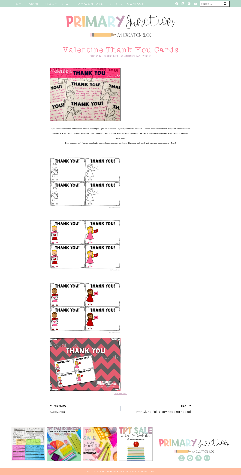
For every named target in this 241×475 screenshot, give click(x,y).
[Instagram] (183, 4)
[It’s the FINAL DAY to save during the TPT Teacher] (100, 444)
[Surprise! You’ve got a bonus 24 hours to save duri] (64, 444)
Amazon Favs (90, 3)
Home (19, 3)
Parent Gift (111, 55)
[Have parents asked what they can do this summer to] (28, 444)
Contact (135, 3)
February (95, 55)
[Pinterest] (189, 4)
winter (147, 55)
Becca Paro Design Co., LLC (137, 471)
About (34, 3)
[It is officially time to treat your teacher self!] (136, 444)
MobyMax (58, 409)
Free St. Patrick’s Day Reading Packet (163, 409)
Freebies (115, 3)
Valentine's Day (130, 55)
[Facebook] (176, 4)
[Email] (195, 4)
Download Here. (120, 394)
